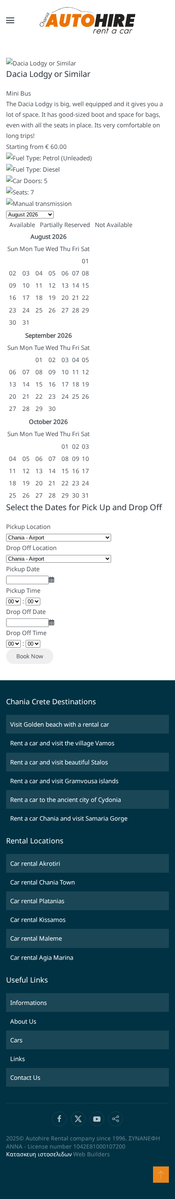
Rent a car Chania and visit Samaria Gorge (68, 818)
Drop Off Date (26, 611)
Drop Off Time (26, 633)
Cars (16, 1040)
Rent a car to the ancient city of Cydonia (65, 799)
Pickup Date (22, 569)
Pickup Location (28, 526)
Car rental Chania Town (42, 882)
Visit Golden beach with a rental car (59, 724)
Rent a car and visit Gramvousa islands (64, 781)
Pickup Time (23, 590)
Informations (28, 1002)
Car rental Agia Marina (41, 957)
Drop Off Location (31, 548)
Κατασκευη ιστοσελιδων (39, 1154)
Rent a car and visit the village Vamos (62, 743)
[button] (10, 20)
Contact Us (25, 1077)
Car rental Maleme (36, 938)
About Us (23, 1021)
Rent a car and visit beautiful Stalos (59, 762)
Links (17, 1059)
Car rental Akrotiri (35, 863)
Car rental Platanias (37, 901)
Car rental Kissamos (38, 919)
